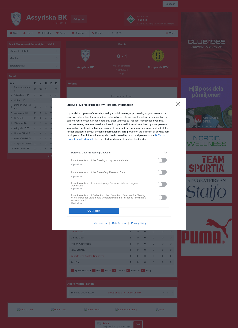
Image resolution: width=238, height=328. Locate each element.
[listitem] (119, 152)
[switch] (162, 160)
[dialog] (119, 164)
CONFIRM (93, 210)
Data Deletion (99, 223)
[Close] (179, 105)
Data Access (119, 223)
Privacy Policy (138, 223)
